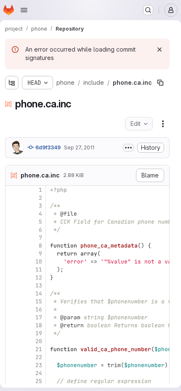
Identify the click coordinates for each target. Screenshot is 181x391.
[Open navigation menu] (24, 10)
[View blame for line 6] (12, 230)
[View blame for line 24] (12, 373)
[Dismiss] (159, 49)
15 (38, 301)
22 (38, 357)
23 (38, 365)
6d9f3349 (47, 147)
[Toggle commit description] (128, 147)
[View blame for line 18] (12, 325)
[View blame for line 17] (12, 317)
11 (38, 269)
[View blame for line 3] (12, 206)
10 (38, 261)
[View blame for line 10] (12, 262)
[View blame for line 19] (12, 333)
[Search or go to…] (148, 10)
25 (38, 381)
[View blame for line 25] (12, 381)
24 (38, 373)
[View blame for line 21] (12, 349)
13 (38, 285)
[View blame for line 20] (12, 341)
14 (38, 293)
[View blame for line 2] (12, 198)
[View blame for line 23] (12, 365)
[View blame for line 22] (12, 357)
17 (38, 317)
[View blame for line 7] (12, 238)
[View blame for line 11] (12, 270)
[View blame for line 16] (12, 309)
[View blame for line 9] (12, 254)
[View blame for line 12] (12, 278)
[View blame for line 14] (12, 293)
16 (38, 309)
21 (38, 349)
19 (38, 333)
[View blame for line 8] (12, 246)
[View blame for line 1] (12, 190)
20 (38, 341)
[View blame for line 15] (12, 301)
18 (38, 325)
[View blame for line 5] (12, 222)
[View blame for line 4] (12, 214)
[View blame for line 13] (12, 285)
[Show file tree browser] (12, 82)
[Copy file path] (160, 82)
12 (38, 277)
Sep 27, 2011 (79, 147)
